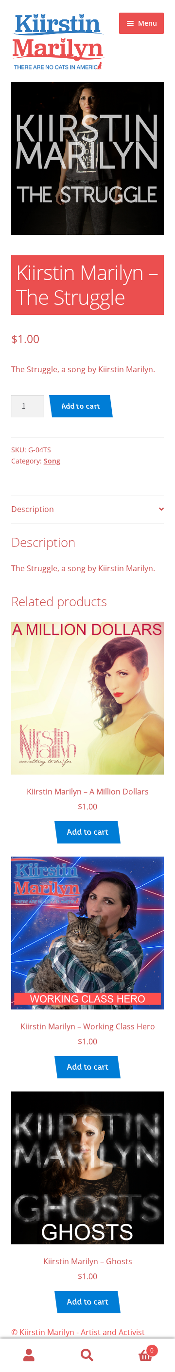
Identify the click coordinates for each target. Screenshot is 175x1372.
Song (52, 460)
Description (32, 509)
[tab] (87, 510)
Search (87, 1355)
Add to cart (81, 406)
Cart (135, 1347)
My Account (29, 1355)
